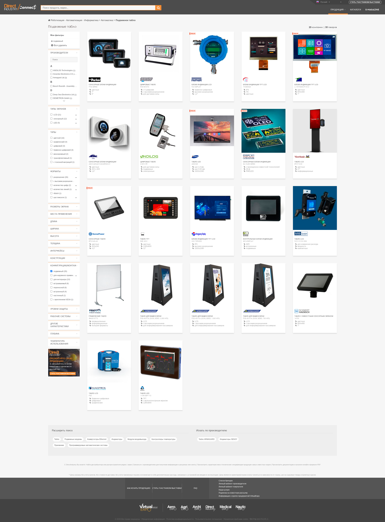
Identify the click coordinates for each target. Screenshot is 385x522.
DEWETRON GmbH (62, 98)
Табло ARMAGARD (207, 439)
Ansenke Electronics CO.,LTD (65, 74)
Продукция (337, 9)
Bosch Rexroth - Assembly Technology (65, 86)
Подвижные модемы (73, 439)
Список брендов (226, 481)
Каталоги (355, 9)
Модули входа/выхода (137, 439)
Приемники (59, 445)
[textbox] (98, 7)
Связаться (109, 37)
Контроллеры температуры (163, 439)
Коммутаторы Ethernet (96, 439)
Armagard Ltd (60, 78)
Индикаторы (117, 439)
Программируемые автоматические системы (88, 445)
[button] (63, 52)
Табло (56, 439)
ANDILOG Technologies (64, 70)
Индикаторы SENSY (228, 439)
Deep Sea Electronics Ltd (65, 95)
